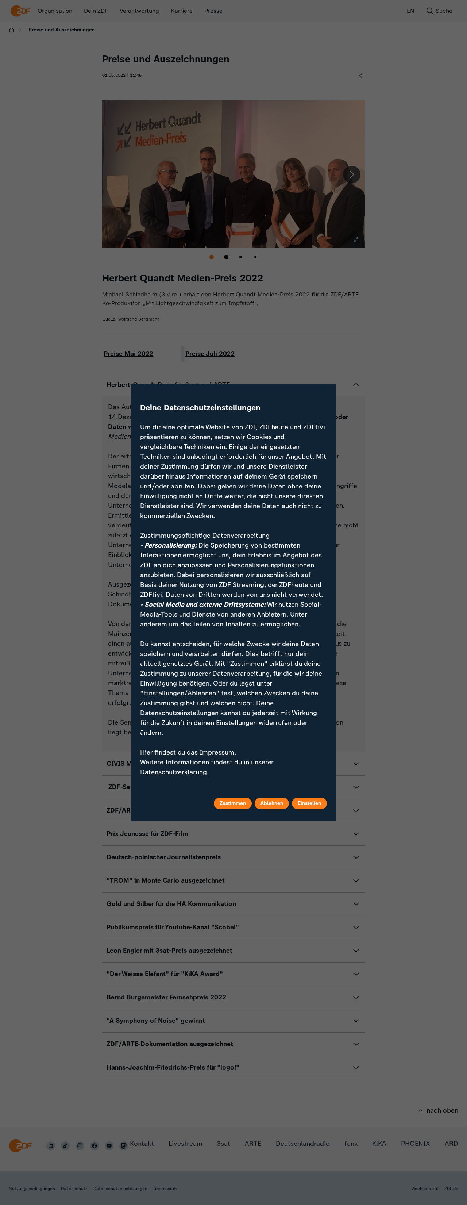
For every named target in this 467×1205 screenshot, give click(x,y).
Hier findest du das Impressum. (188, 752)
